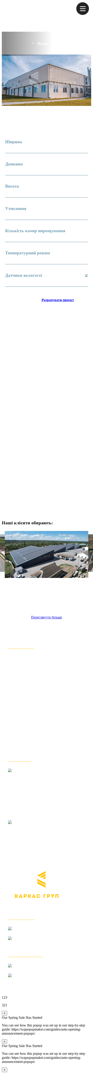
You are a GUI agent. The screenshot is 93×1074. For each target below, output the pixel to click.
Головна (16, 658)
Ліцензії (16, 746)
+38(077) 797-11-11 (36, 943)
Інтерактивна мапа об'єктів (37, 705)
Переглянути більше (46, 617)
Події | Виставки (25, 725)
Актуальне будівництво (33, 698)
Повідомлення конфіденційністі (42, 753)
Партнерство (21, 739)
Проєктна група (25, 685)
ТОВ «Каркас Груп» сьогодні (39, 664)
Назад (42, 43)
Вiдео (14, 712)
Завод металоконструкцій (35, 678)
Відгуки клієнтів (25, 671)
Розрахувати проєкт (58, 300)
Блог (13, 732)
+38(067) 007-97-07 (36, 980)
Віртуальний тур (26, 719)
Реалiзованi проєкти (29, 692)
